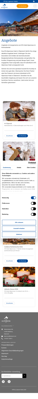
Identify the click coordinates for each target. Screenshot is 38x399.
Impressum (4, 353)
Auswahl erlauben (19, 228)
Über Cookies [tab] (31, 167)
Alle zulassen (19, 222)
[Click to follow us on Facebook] (3, 381)
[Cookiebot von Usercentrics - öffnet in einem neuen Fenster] (28, 163)
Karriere (3, 348)
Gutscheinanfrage (7, 359)
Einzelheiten (9, 135)
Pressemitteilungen (7, 345)
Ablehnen (19, 234)
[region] (34, 6)
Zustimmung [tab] (7, 167)
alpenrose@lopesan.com (10, 336)
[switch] (33, 203)
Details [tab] (19, 167)
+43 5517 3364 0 (8, 338)
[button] (33, 1)
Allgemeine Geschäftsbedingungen (12, 350)
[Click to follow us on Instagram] (9, 381)
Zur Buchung (22, 6)
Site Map (4, 356)
